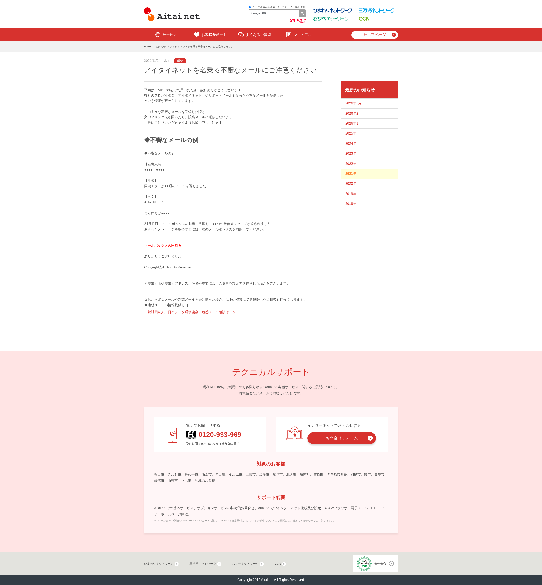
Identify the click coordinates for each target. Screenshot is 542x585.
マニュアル (303, 35)
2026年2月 (353, 113)
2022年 (350, 163)
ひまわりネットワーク (159, 563)
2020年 (350, 183)
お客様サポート (214, 35)
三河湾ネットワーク (202, 563)
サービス (170, 35)
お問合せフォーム (342, 438)
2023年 (350, 153)
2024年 (350, 143)
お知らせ (161, 46)
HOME (148, 46)
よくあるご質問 (258, 35)
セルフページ (374, 35)
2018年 (350, 204)
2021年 (350, 173)
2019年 (350, 194)
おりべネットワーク (245, 563)
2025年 (350, 133)
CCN (278, 563)
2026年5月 (353, 103)
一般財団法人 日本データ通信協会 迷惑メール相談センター (191, 312)
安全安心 (380, 563)
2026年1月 (353, 123)
